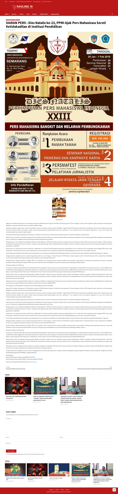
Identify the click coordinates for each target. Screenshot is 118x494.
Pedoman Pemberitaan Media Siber (24, 1)
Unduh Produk (44, 14)
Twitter (62, 489)
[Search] (112, 14)
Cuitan (21, 14)
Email (61, 437)
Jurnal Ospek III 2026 (41, 392)
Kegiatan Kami (55, 14)
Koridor (34, 14)
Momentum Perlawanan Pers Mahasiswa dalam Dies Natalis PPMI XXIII (94, 368)
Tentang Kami (12, 1)
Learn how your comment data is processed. (34, 454)
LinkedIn (57, 489)
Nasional (17, 19)
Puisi (16, 474)
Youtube (67, 489)
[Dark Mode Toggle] (114, 489)
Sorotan (14, 14)
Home (6, 1)
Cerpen (51, 474)
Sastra (19, 474)
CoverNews (61, 491)
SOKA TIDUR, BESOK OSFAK (56, 478)
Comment (9, 418)
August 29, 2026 (9, 400)
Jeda (27, 14)
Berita (6, 14)
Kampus (47, 392)
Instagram (51, 489)
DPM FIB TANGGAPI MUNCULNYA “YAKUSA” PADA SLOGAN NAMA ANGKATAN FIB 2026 (43, 398)
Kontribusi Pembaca (46, 1)
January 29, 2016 (10, 29)
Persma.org (33, 362)
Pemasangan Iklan (37, 1)
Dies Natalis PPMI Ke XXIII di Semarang (15, 368)
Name (8, 437)
